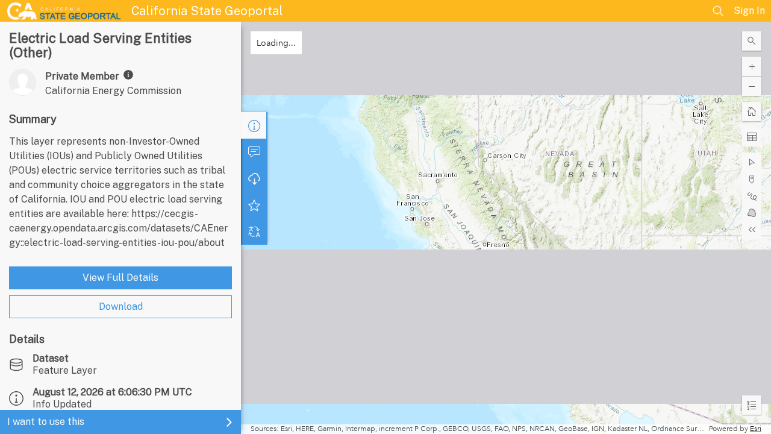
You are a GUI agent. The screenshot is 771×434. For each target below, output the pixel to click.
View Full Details (120, 277)
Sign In (749, 10)
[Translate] (254, 231)
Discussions (254, 152)
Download (121, 306)
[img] (128, 75)
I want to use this (45, 421)
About (254, 125)
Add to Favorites (254, 205)
